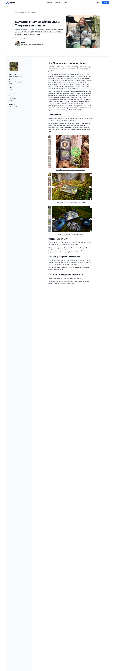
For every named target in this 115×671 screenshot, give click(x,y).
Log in (97, 2)
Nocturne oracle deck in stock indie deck (70, 234)
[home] (10, 2)
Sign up (105, 2)
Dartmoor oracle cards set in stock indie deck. (70, 202)
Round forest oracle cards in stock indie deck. (70, 170)
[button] (49, 2)
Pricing (66, 2)
